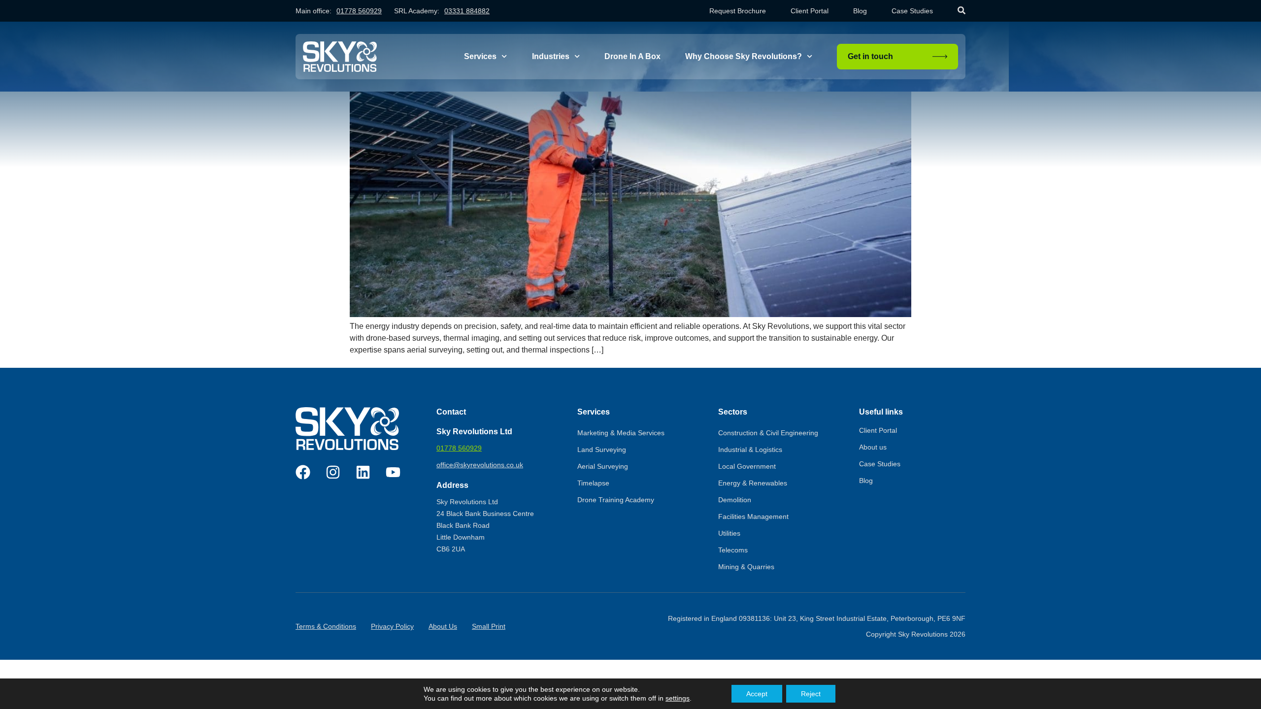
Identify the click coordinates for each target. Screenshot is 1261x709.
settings (677, 698)
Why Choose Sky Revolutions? (743, 56)
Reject (811, 694)
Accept (756, 694)
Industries (550, 56)
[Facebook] (303, 472)
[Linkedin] (363, 472)
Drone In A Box (632, 56)
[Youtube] (393, 472)
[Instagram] (333, 472)
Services (480, 56)
